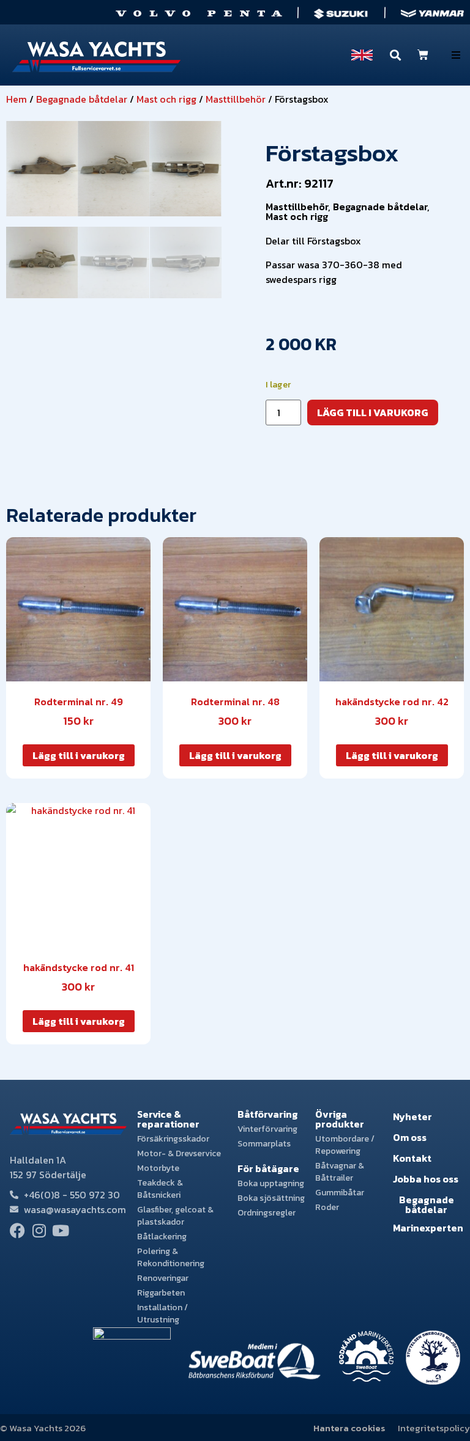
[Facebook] (17, 1230)
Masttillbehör (236, 99)
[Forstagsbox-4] (42, 168)
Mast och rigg (166, 99)
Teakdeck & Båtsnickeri (160, 1188)
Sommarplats (264, 1143)
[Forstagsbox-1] (186, 168)
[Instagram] (39, 1230)
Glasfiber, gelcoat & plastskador (175, 1215)
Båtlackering (162, 1236)
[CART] (422, 55)
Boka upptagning (270, 1183)
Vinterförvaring (267, 1129)
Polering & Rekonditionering (170, 1257)
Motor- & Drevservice (179, 1153)
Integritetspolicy (434, 1428)
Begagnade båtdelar (81, 99)
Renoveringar (162, 1278)
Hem (16, 99)
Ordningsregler (266, 1212)
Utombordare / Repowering (345, 1144)
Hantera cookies (349, 1427)
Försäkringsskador (173, 1138)
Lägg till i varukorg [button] (78, 755)
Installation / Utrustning (162, 1313)
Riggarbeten (161, 1292)
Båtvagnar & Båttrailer (339, 1171)
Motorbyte (158, 1168)
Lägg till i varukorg (372, 412)
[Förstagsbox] (113, 168)
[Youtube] (60, 1230)
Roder (327, 1207)
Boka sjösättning (271, 1198)
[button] (456, 55)
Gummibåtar (339, 1192)
